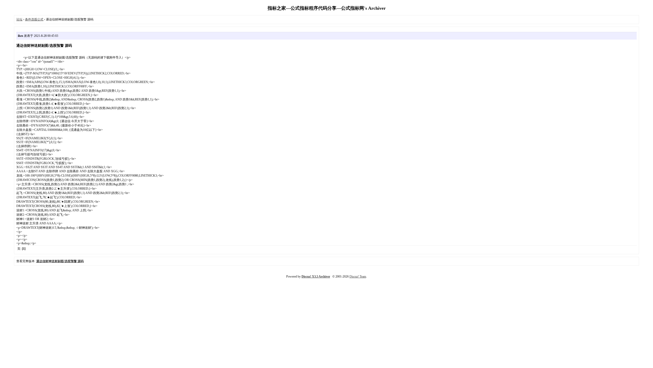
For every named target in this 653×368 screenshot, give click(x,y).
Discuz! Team (357, 276)
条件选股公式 (34, 19)
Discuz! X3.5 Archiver (316, 276)
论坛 (19, 19)
